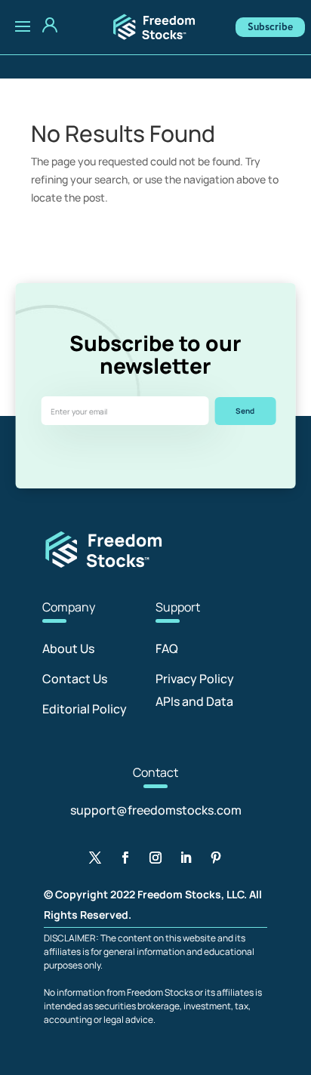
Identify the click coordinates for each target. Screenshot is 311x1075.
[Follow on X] (95, 858)
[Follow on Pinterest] (216, 858)
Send (245, 410)
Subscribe (270, 27)
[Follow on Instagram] (155, 858)
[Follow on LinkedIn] (186, 858)
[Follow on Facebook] (125, 858)
